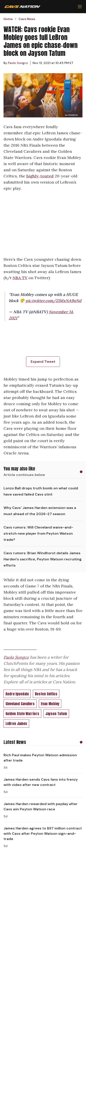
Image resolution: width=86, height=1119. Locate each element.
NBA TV (20, 277)
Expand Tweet (43, 361)
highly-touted (40, 176)
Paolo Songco (16, 657)
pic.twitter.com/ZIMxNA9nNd (53, 300)
